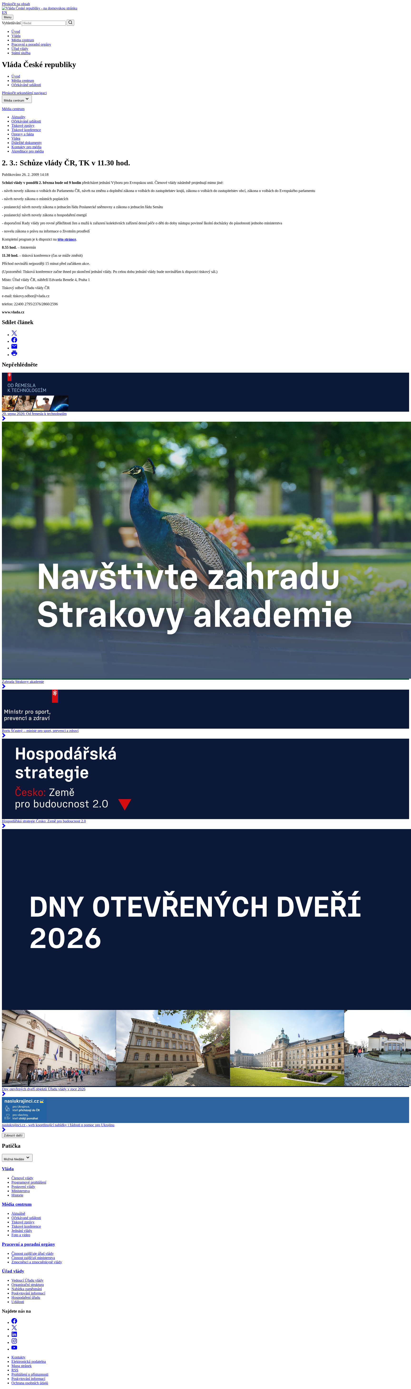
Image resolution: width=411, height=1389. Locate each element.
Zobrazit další (13, 1135)
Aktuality (18, 117)
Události (17, 1302)
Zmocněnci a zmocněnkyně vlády (36, 1262)
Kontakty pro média (26, 147)
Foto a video (20, 1235)
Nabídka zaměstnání (26, 1289)
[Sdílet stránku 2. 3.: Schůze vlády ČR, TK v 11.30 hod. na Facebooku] (14, 341)
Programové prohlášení (28, 1182)
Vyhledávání (11, 23)
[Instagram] (14, 1342)
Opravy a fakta (22, 134)
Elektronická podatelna (28, 1361)
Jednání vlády (21, 1231)
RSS (14, 1370)
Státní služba (20, 53)
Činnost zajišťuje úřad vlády (32, 1253)
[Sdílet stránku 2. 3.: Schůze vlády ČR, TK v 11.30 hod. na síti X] (14, 335)
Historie (17, 1195)
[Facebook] (14, 1322)
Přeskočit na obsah (16, 4)
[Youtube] (14, 1349)
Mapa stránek (21, 1366)
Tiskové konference (26, 130)
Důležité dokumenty (26, 143)
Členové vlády (22, 1178)
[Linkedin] (14, 1336)
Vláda (15, 36)
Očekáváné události (26, 121)
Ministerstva (20, 1191)
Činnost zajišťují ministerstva (33, 1258)
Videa (15, 138)
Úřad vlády (19, 49)
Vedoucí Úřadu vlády (27, 1280)
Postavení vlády (23, 1187)
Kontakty (18, 1357)
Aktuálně (18, 1213)
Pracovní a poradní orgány (31, 44)
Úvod (15, 32)
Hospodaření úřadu (25, 1297)
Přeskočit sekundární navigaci (24, 93)
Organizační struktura (27, 1285)
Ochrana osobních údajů (29, 1383)
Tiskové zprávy (22, 126)
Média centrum (22, 40)
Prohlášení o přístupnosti (29, 1374)
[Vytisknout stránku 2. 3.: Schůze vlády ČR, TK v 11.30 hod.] (14, 355)
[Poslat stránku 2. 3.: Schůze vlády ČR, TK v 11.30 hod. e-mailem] (14, 348)
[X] (14, 1329)
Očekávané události (26, 1218)
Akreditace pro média (27, 151)
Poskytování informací (28, 1293)
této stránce (67, 239)
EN (4, 12)
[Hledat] (70, 23)
